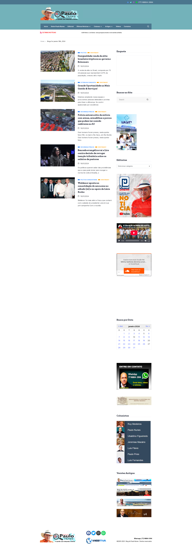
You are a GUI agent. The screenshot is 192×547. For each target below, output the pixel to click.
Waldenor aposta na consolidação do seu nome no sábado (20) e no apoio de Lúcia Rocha (94, 187)
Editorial (71, 26)
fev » (148, 326)
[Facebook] (88, 533)
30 (129, 348)
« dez (120, 326)
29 (124, 348)
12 (144, 337)
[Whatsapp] (103, 533)
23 (129, 344)
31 (134, 348)
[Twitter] (93, 533)
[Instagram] (98, 533)
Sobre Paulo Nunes (58, 26)
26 (144, 344)
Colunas (97, 26)
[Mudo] (146, 241)
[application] (134, 233)
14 (119, 340)
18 (139, 340)
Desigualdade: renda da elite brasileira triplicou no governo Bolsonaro (94, 59)
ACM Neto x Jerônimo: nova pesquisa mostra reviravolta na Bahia (78, 32)
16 (129, 340)
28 (119, 348)
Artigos (108, 26)
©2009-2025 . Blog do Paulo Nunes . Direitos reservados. (134, 540)
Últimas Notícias (83, 26)
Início (46, 26)
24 (134, 344)
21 (119, 344)
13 (149, 337)
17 (134, 340)
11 (139, 337)
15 (124, 340)
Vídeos (118, 26)
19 (144, 340)
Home (42, 41)
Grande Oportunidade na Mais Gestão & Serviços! (94, 87)
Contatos (127, 26)
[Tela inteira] (149, 241)
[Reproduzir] (119, 241)
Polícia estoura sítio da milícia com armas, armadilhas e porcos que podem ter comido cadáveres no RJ (95, 119)
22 (124, 344)
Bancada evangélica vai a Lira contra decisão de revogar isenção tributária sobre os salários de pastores (93, 155)
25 (139, 344)
